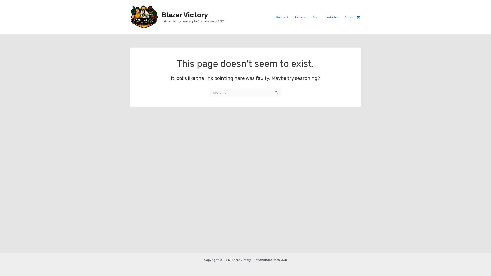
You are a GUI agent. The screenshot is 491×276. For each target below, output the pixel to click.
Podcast (282, 17)
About (349, 17)
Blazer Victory (184, 15)
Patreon (300, 17)
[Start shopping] (359, 17)
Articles (332, 17)
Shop (316, 17)
